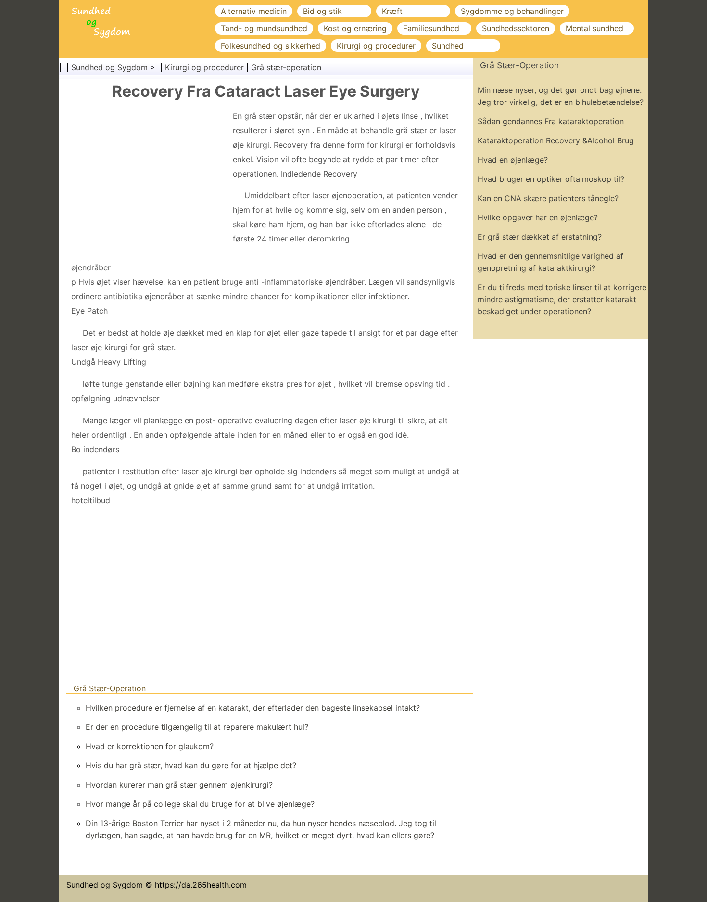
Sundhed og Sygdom (109, 67)
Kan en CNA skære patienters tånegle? (548, 198)
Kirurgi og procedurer (376, 46)
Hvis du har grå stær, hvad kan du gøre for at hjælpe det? (191, 765)
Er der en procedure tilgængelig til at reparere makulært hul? (197, 727)
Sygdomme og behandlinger (512, 11)
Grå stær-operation (286, 67)
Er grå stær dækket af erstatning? (540, 236)
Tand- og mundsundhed (264, 28)
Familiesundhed (431, 28)
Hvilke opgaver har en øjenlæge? (538, 217)
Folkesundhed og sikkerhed (270, 46)
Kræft (392, 11)
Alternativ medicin (254, 11)
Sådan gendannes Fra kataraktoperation (551, 121)
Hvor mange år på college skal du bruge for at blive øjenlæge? (200, 804)
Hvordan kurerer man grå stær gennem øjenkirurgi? (179, 784)
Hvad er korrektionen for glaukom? (150, 746)
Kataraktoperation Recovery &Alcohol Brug (556, 140)
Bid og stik (322, 11)
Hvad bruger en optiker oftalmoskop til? (551, 179)
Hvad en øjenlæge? (513, 160)
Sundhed (448, 46)
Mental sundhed (594, 28)
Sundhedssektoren (515, 28)
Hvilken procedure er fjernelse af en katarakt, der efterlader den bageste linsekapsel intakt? (253, 707)
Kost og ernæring (355, 28)
